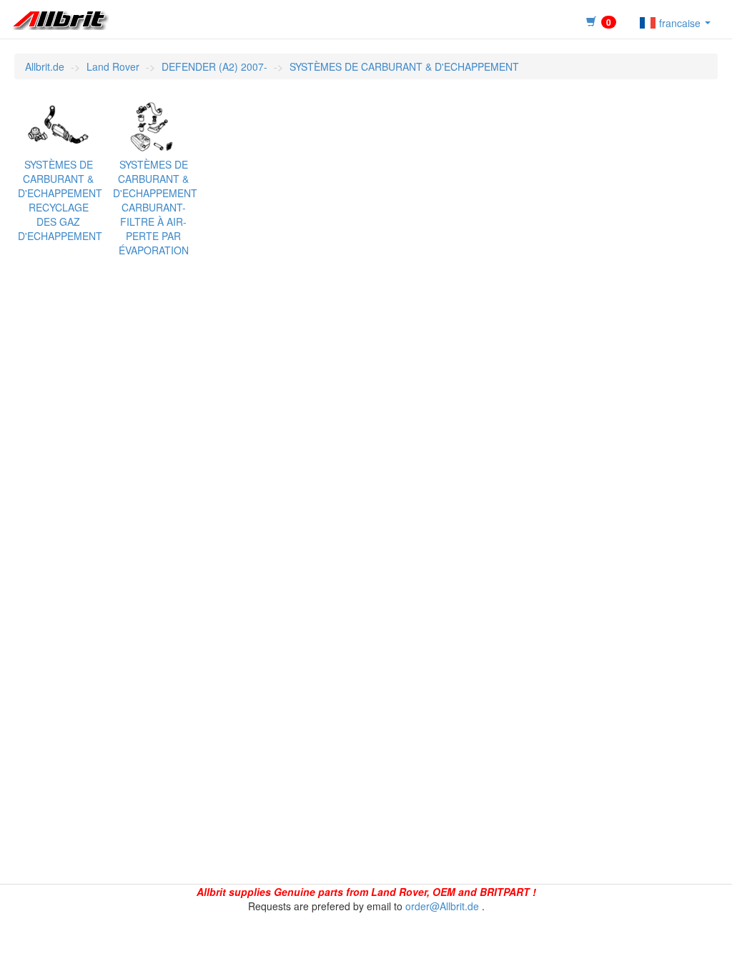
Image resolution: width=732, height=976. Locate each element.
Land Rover (112, 66)
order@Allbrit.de (442, 906)
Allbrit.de (44, 66)
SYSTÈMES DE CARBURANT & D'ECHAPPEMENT (404, 66)
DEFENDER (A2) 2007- (214, 66)
